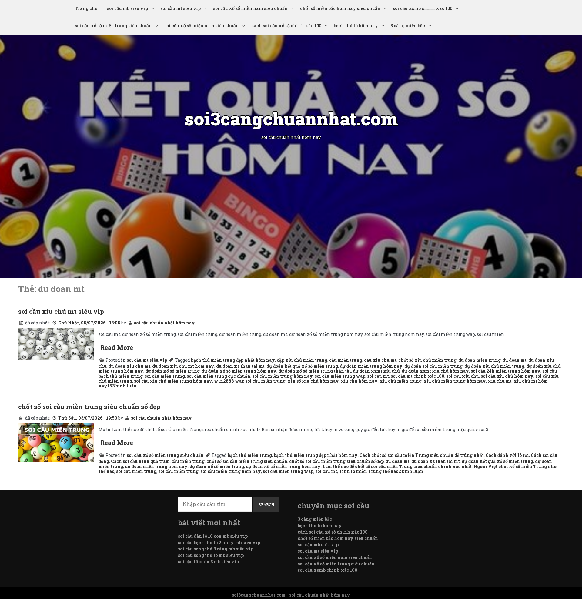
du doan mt (515, 360)
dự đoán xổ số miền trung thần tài (314, 371)
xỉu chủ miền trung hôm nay (454, 381)
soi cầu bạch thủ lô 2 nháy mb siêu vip (219, 542)
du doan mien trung (479, 360)
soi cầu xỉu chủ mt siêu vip (61, 311)
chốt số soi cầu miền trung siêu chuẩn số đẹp (89, 406)
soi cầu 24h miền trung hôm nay (505, 371)
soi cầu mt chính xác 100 (417, 376)
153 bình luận (122, 386)
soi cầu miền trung (165, 376)
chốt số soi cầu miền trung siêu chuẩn (246, 461)
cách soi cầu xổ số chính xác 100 (286, 25)
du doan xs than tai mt (240, 366)
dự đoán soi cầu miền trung (433, 366)
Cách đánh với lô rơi (507, 455)
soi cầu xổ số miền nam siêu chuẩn (250, 8)
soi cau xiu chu (462, 376)
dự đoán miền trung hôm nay (371, 366)
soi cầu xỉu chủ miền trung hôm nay (173, 381)
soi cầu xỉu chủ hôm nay (507, 376)
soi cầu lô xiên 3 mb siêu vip (208, 561)
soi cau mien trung (136, 471)
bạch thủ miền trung (250, 455)
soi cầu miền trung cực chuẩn (218, 376)
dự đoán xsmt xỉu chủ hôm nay (435, 371)
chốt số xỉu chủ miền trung (427, 360)
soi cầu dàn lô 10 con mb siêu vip (213, 536)
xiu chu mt (500, 381)
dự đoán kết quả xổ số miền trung (302, 366)
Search (266, 504)
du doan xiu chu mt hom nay (183, 366)
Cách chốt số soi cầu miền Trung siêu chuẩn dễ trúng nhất (422, 455)
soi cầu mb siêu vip (127, 8)
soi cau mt (378, 376)
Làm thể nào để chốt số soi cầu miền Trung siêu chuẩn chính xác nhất (397, 466)
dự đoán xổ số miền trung (172, 371)
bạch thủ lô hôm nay (356, 25)
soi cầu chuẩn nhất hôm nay (164, 323)
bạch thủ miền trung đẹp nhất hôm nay (233, 360)
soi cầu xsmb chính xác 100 (422, 8)
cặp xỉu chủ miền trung (302, 360)
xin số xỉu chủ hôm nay (313, 381)
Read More (116, 347)
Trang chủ (86, 8)
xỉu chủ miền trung (401, 381)
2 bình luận (410, 471)
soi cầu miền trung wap (340, 376)
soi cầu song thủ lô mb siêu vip (211, 555)
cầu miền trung (345, 360)
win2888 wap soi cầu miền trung (250, 381)
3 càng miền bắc (407, 25)
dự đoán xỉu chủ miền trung (494, 366)
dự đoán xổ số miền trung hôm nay (239, 371)
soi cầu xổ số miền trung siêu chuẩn (113, 25)
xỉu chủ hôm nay (359, 381)
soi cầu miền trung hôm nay (282, 376)
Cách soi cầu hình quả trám (140, 461)
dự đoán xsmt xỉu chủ (376, 371)
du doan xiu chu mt (129, 366)
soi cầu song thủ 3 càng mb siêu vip (215, 549)
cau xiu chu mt (380, 360)
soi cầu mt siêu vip (180, 8)
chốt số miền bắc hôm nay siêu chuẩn (340, 8)
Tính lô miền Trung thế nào (368, 471)
